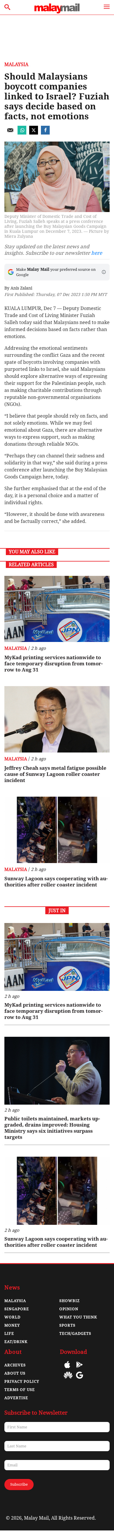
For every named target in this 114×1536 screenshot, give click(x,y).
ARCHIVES (15, 1365)
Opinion (68, 1309)
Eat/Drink (15, 1341)
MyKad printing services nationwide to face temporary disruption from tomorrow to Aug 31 (53, 664)
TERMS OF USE (19, 1389)
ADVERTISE (16, 1398)
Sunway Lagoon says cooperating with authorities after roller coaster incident (56, 882)
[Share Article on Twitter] (33, 133)
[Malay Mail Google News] (79, 1379)
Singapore (16, 1309)
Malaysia (16, 64)
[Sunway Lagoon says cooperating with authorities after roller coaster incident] (57, 830)
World (12, 1317)
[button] (103, 272)
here (96, 253)
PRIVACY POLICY (21, 1381)
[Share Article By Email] (10, 133)
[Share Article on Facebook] (45, 133)
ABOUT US (14, 1373)
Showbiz (69, 1301)
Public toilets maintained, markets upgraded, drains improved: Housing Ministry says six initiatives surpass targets (52, 1128)
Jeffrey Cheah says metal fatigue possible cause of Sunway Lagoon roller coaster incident (55, 774)
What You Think (78, 1317)
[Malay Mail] (57, 12)
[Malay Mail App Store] (67, 1369)
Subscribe (19, 1484)
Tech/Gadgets (75, 1333)
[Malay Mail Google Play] (79, 1369)
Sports (67, 1325)
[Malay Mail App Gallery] (68, 1379)
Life (9, 1333)
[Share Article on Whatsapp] (22, 133)
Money (12, 1325)
